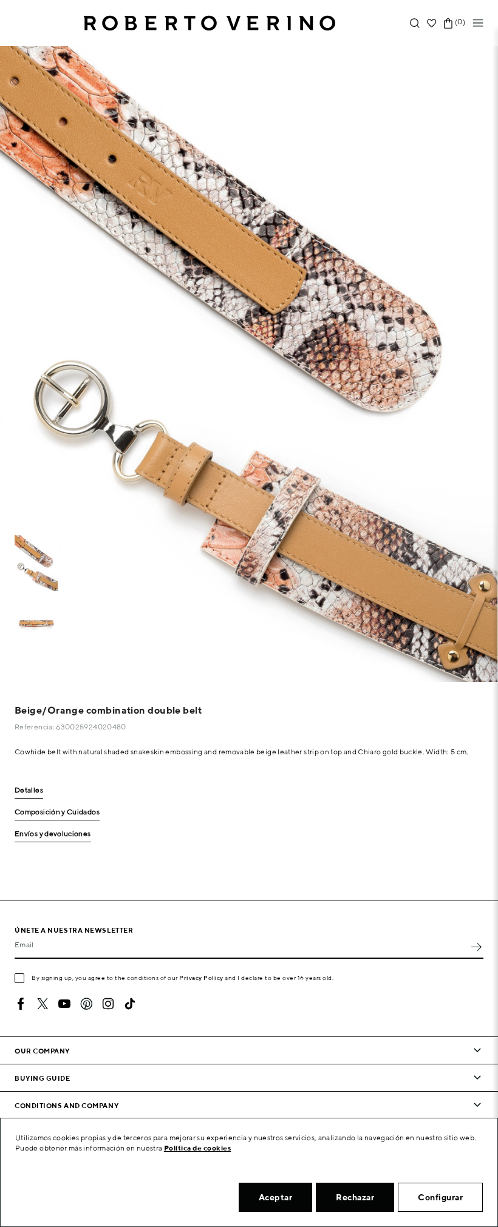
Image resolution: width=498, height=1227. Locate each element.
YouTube (64, 1004)
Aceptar (276, 1197)
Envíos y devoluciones (53, 834)
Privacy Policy (201, 977)
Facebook (21, 1004)
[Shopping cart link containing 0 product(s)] (448, 23)
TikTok (130, 1004)
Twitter (42, 1004)
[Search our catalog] (415, 23)
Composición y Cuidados (57, 812)
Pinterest (86, 1004)
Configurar (440, 1197)
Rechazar (355, 1197)
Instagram (108, 1004)
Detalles (29, 790)
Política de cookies (197, 1147)
